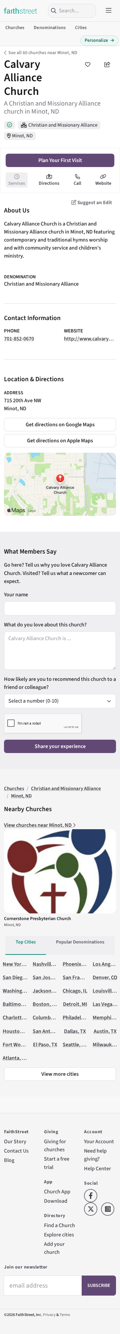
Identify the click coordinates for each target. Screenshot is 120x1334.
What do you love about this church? (45, 624)
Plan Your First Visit (60, 160)
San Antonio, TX (51, 1031)
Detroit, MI (75, 1004)
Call (77, 183)
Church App (57, 1191)
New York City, (19, 964)
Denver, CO (105, 977)
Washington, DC (21, 991)
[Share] (107, 64)
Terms (65, 1315)
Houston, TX (17, 1031)
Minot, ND (22, 135)
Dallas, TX (75, 1031)
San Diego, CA (18, 977)
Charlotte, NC (18, 1017)
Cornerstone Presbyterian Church (37, 918)
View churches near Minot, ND (38, 825)
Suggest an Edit (94, 202)
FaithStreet (20, 11)
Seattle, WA (76, 1044)
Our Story (15, 1141)
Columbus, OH (49, 1017)
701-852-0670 (19, 338)
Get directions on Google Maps (60, 424)
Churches (14, 27)
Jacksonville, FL (50, 991)
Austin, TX (105, 1031)
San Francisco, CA (82, 977)
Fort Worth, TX (19, 1044)
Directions (49, 183)
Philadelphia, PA (81, 1017)
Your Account (99, 1141)
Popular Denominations (80, 942)
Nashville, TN (48, 964)
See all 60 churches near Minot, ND (42, 52)
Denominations (50, 27)
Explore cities (59, 1234)
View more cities (60, 1074)
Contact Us (16, 1151)
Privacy (49, 1315)
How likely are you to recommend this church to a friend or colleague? (60, 683)
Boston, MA (46, 1004)
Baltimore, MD (19, 1004)
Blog (9, 1160)
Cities (81, 27)
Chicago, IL (75, 991)
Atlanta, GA (15, 1058)
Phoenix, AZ (76, 964)
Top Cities (26, 942)
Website (103, 183)
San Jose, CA (47, 977)
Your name (16, 594)
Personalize (99, 40)
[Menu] (108, 10)
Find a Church (59, 1225)
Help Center (97, 1168)
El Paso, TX (45, 1044)
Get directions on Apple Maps (60, 440)
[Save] (87, 64)
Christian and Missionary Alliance (62, 125)
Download (55, 1201)
